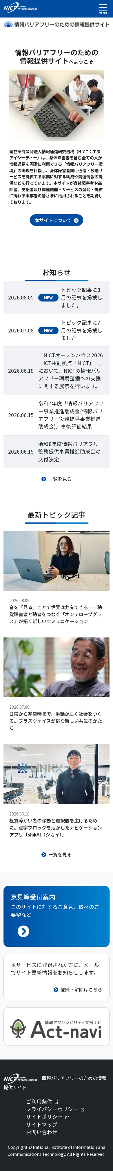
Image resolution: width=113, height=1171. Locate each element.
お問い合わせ (41, 1132)
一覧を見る (60, 478)
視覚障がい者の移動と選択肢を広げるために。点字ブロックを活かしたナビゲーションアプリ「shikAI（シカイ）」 (55, 827)
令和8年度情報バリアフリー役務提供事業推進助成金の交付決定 (71, 451)
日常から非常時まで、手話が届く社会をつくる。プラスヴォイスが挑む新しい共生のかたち (55, 720)
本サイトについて (53, 220)
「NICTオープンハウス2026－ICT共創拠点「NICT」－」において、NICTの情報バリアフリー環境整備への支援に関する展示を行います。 (71, 370)
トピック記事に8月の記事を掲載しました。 (82, 297)
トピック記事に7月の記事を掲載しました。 (82, 330)
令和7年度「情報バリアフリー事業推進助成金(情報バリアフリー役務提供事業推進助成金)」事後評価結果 (71, 415)
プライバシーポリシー (57, 1109)
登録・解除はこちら (81, 989)
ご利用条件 (44, 1101)
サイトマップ (41, 1124)
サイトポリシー (50, 1116)
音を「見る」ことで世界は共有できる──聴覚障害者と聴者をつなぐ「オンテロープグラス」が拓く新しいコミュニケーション (55, 614)
